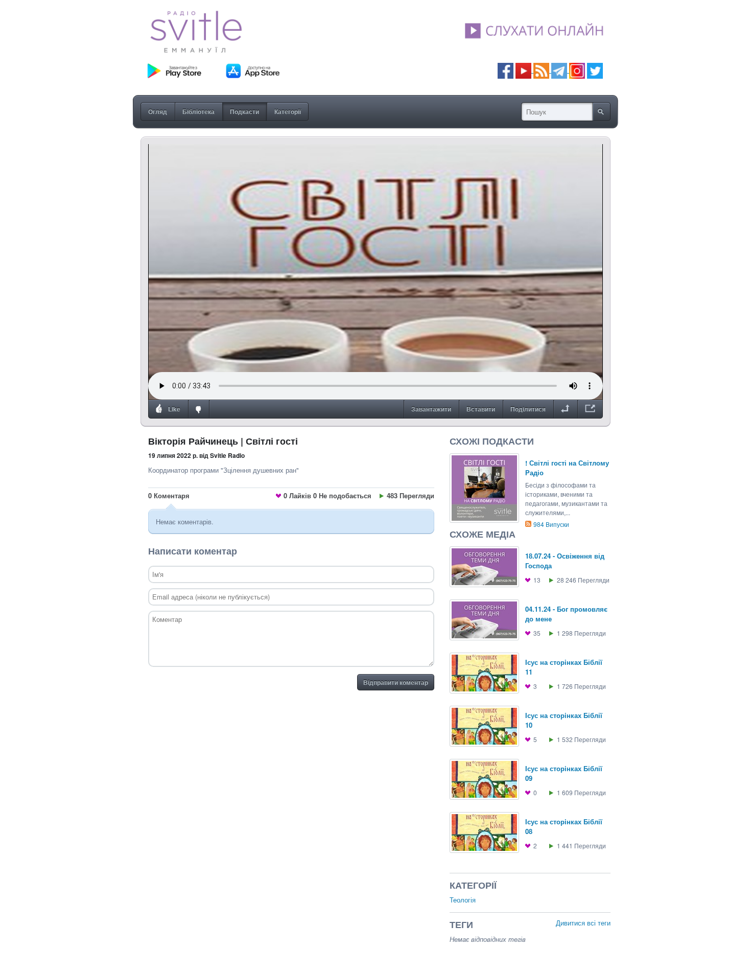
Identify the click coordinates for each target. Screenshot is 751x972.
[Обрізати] (565, 409)
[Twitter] (595, 70)
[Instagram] (577, 70)
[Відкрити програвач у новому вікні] (590, 409)
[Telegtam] (559, 70)
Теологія (463, 900)
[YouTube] (524, 70)
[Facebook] (505, 70)
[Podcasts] (541, 70)
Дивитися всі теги (583, 923)
